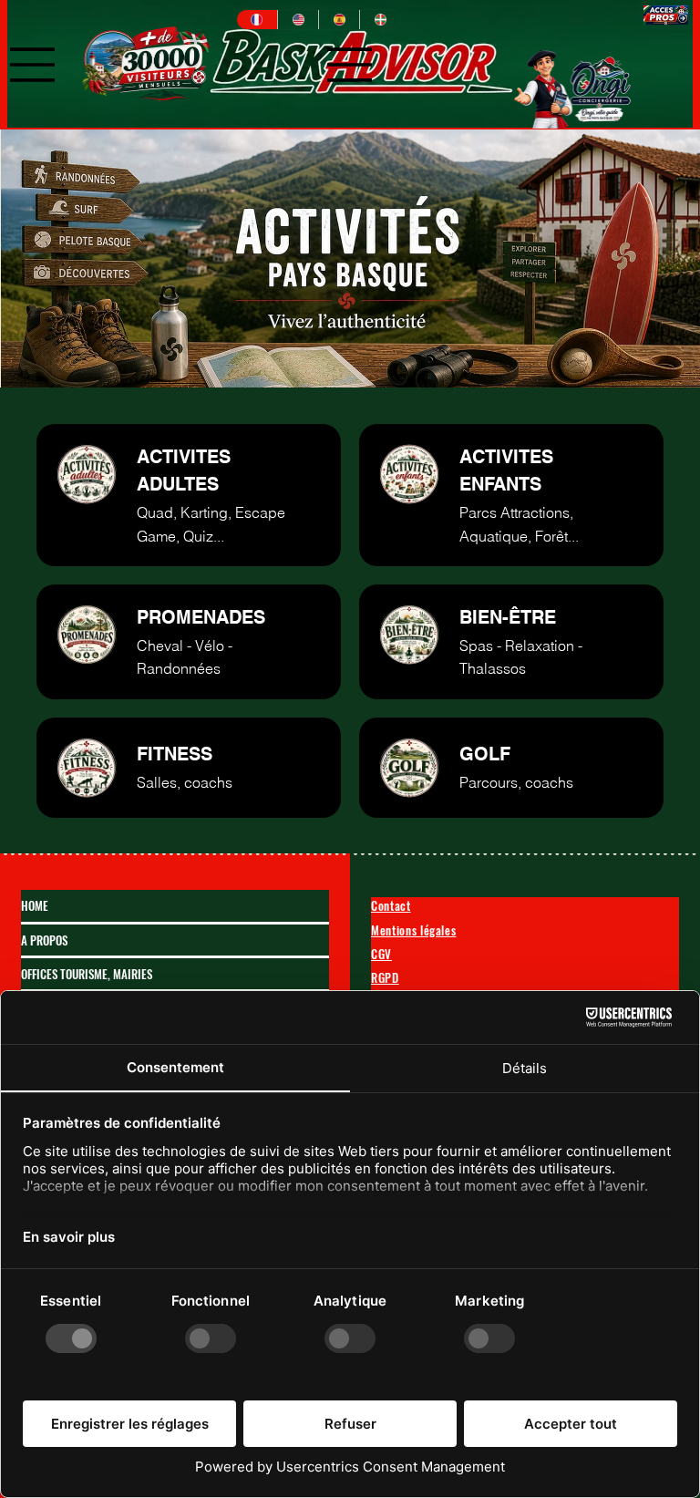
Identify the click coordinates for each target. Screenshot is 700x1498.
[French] (257, 19)
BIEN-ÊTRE (507, 617)
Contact (391, 905)
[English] (297, 19)
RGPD (385, 977)
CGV (381, 954)
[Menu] (33, 65)
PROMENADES (201, 617)
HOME (34, 905)
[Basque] (379, 19)
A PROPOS (44, 940)
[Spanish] (338, 19)
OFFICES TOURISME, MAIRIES (86, 974)
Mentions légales (413, 930)
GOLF (484, 754)
